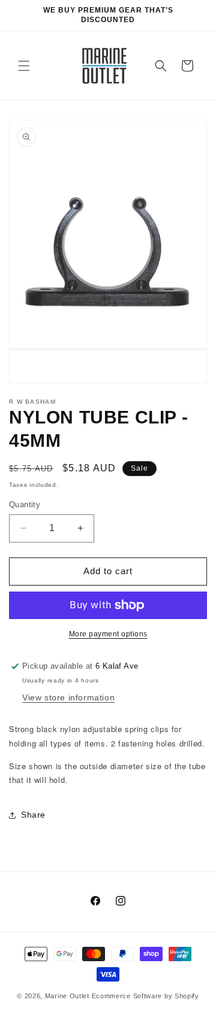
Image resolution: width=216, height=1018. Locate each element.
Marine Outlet (67, 995)
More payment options (108, 634)
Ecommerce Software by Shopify (145, 995)
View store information (68, 697)
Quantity (24, 504)
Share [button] (33, 814)
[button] (24, 66)
